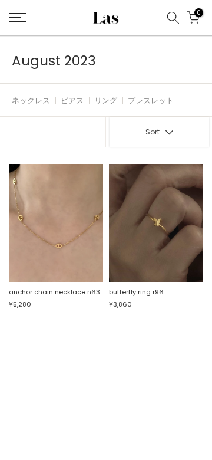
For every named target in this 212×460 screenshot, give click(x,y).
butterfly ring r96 (136, 292)
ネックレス (31, 100)
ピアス (72, 100)
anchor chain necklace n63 (54, 292)
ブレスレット (151, 100)
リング (105, 100)
